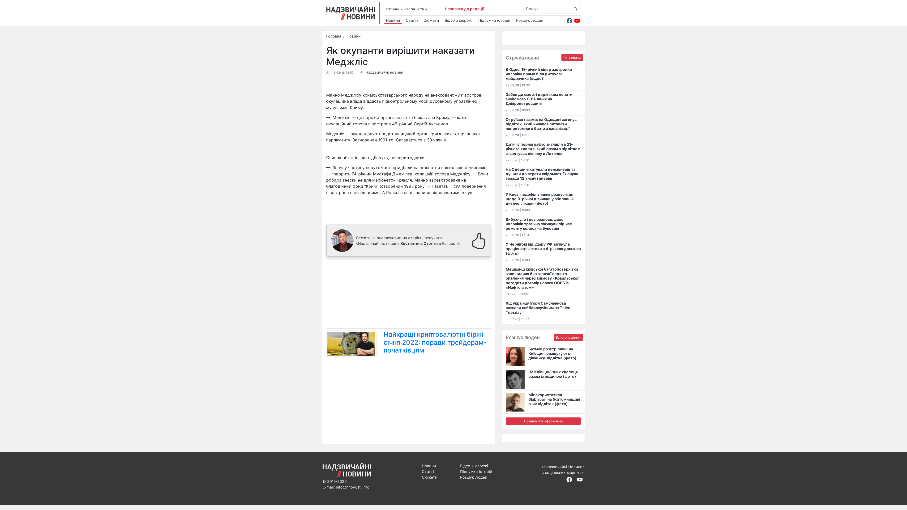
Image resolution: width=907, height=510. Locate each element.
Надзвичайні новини (384, 72)
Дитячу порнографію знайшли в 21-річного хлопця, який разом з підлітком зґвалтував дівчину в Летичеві (543, 149)
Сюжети (431, 20)
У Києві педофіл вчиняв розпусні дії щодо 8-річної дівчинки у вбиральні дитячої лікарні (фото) (539, 199)
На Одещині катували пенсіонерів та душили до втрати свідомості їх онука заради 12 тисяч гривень (542, 174)
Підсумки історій (494, 20)
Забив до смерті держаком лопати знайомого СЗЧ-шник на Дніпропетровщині (539, 99)
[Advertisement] (408, 293)
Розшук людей (529, 20)
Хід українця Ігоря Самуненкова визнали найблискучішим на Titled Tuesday (538, 307)
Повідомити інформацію (543, 421)
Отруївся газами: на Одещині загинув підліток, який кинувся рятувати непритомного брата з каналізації (541, 124)
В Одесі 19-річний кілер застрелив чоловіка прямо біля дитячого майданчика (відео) (539, 74)
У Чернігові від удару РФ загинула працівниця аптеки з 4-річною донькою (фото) (543, 248)
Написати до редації (464, 8)
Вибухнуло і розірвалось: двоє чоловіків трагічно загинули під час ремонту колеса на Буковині (539, 224)
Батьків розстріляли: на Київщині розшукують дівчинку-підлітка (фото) (552, 353)
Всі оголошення (568, 337)
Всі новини (572, 58)
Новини (393, 20)
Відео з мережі (459, 20)
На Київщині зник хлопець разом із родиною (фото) (553, 374)
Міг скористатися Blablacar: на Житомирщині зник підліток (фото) (554, 399)
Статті (412, 20)
